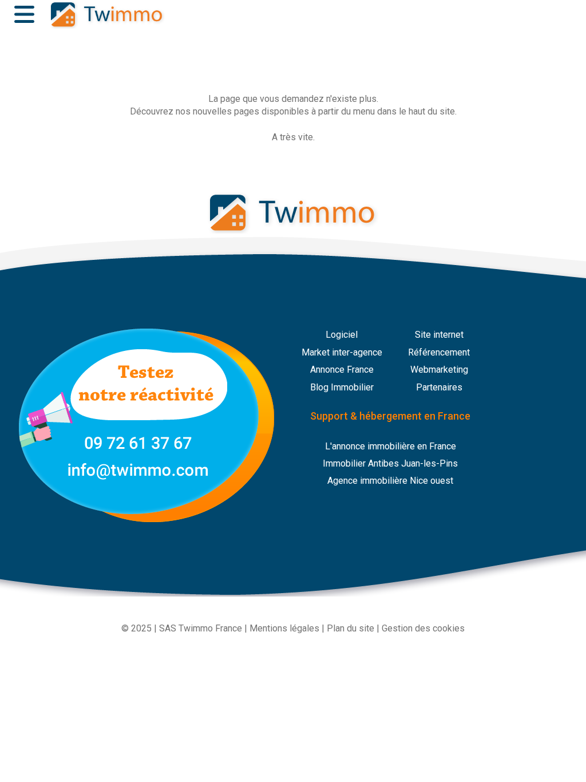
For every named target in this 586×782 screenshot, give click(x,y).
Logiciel (342, 334)
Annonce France (342, 369)
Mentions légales (284, 628)
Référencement (439, 352)
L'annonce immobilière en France (390, 446)
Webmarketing (439, 369)
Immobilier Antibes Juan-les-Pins (390, 463)
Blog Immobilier (342, 387)
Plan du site (350, 628)
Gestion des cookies (423, 628)
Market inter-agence (342, 352)
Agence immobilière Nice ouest (390, 480)
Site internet (439, 334)
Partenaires (439, 387)
